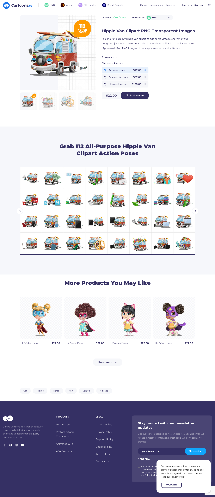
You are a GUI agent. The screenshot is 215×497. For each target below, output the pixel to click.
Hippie (40, 390)
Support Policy (104, 439)
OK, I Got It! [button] (171, 484)
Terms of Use (103, 454)
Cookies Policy (104, 446)
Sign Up (198, 5)
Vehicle (86, 390)
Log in (185, 5)
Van (71, 390)
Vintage (104, 390)
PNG (52, 5)
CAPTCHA (144, 459)
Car (25, 390)
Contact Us (102, 461)
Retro (56, 390)
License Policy (104, 424)
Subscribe (195, 451)
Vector (69, 5)
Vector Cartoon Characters (65, 434)
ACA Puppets (64, 451)
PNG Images (63, 424)
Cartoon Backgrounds (151, 5)
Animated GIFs (64, 444)
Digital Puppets (115, 5)
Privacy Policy (104, 432)
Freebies (170, 5)
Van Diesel (120, 17)
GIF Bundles (90, 5)
